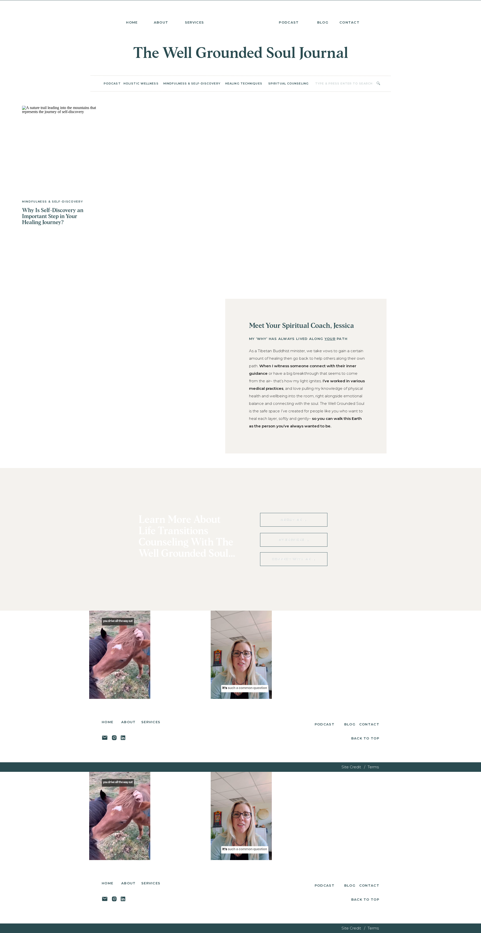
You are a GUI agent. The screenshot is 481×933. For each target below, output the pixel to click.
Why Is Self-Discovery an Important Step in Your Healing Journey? (52, 216)
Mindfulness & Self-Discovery (52, 201)
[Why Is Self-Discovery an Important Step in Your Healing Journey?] (59, 148)
